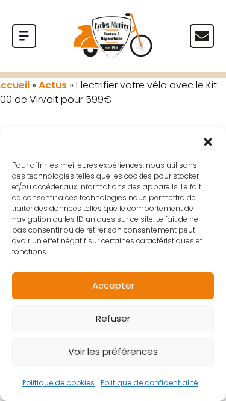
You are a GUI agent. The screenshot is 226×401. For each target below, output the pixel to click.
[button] (208, 142)
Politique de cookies (58, 383)
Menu (202, 36)
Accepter (113, 285)
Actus (53, 85)
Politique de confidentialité (149, 383)
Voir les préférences (113, 351)
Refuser (113, 318)
